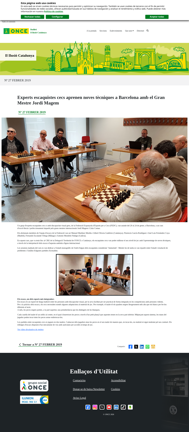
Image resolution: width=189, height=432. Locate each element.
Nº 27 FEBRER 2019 (17, 80)
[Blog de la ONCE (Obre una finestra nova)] (130, 407)
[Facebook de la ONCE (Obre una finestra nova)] (88, 407)
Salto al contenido (8, 22)
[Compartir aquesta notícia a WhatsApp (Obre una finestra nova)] (147, 346)
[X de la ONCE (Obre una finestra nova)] (102, 407)
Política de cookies (53, 11)
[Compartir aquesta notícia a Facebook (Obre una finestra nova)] (130, 346)
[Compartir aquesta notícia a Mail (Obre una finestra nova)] (153, 346)
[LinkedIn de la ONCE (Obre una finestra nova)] (116, 407)
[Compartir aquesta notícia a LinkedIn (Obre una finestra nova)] (142, 346)
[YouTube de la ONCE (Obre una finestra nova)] (109, 407)
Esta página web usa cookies (38, 3)
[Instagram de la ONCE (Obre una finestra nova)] (95, 407)
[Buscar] (148, 30)
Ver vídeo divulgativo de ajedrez (30, 329)
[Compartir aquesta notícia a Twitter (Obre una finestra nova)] (136, 346)
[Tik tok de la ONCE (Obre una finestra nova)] (123, 407)
